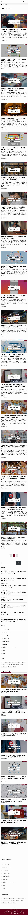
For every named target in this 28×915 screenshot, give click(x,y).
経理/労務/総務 (6, 641)
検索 (18, 562)
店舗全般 (9, 666)
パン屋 (3, 664)
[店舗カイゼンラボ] (1, 1)
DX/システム (6, 629)
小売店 (21, 664)
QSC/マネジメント (7, 632)
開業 (4, 650)
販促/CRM (5, 644)
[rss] (14, 907)
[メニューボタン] (26, 1)
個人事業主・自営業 (15, 664)
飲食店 (14, 666)
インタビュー (6, 635)
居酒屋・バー (4, 666)
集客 (4, 653)
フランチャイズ (6, 638)
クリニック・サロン (12, 662)
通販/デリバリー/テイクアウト (10, 647)
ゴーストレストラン (21, 662)
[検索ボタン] (23, 1)
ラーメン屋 (8, 664)
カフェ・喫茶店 (4, 662)
